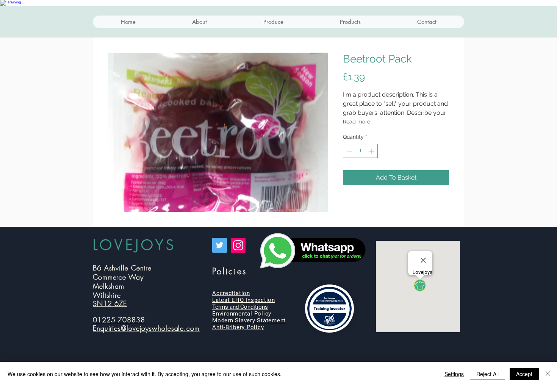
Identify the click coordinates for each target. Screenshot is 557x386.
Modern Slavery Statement (249, 320)
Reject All (487, 374)
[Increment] (372, 151)
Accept (524, 374)
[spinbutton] (360, 151)
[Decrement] (349, 151)
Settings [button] (454, 374)
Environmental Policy (241, 313)
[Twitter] (219, 245)
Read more (356, 122)
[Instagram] (238, 245)
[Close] (547, 374)
